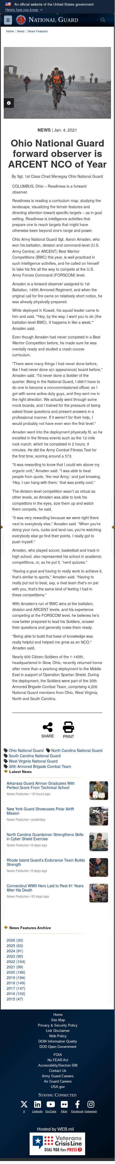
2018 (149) (16, 982)
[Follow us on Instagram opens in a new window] (90, 1105)
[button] (24, 10)
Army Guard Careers (58, 1076)
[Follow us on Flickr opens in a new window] (64, 1105)
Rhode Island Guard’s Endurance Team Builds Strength (46, 862)
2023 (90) (15, 956)
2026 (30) (15, 940)
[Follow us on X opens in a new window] (24, 1105)
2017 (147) (16, 988)
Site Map (58, 1020)
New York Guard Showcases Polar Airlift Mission (40, 810)
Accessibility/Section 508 (57, 1065)
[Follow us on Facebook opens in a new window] (77, 1105)
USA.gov (58, 1087)
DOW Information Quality (57, 1041)
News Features (18, 793)
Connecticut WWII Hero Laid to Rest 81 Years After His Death (45, 887)
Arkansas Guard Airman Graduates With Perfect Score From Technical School (41, 785)
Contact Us (57, 1071)
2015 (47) (15, 998)
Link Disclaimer (58, 1031)
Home (57, 1015)
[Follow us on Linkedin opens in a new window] (37, 1105)
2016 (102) (16, 993)
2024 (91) (15, 950)
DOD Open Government (57, 1047)
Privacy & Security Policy (58, 1025)
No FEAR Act (57, 1060)
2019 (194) (16, 977)
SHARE (47, 735)
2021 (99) (15, 966)
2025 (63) (15, 945)
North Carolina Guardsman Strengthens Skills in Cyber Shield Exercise (45, 836)
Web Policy (58, 1036)
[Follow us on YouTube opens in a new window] (50, 1105)
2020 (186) (16, 972)
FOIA (58, 1055)
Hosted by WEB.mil (55, 1129)
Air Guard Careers (58, 1081)
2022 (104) (16, 961)
